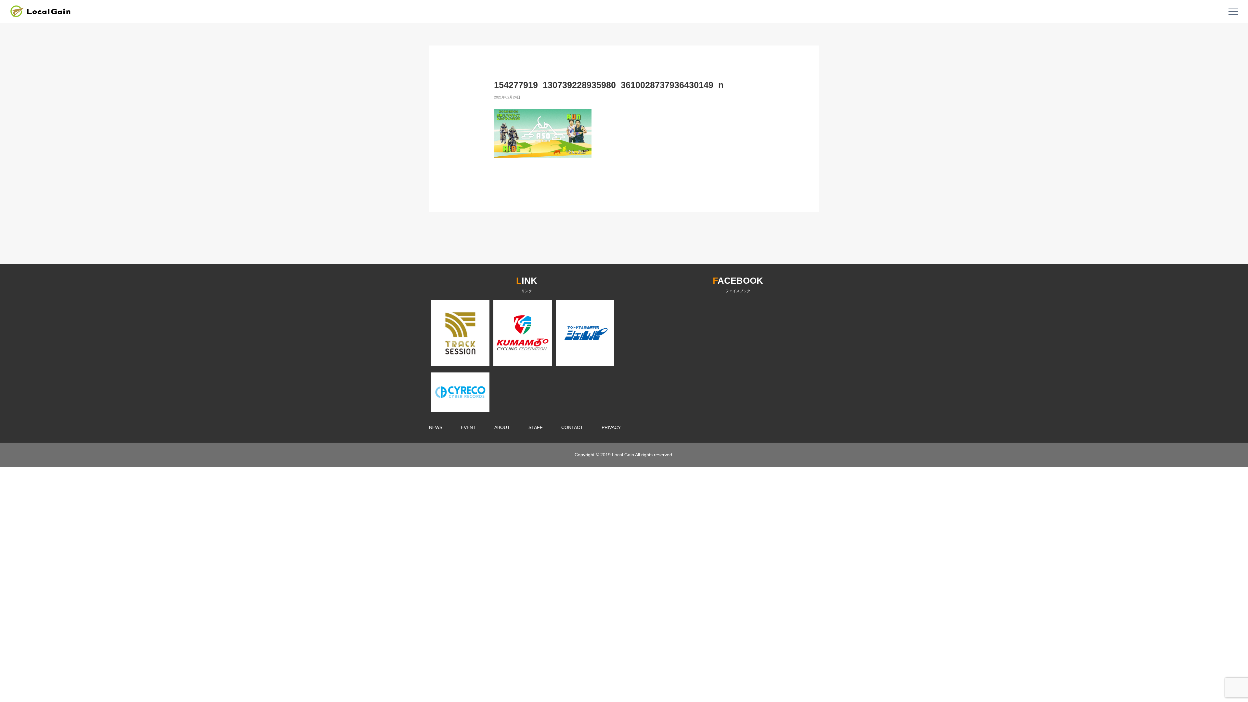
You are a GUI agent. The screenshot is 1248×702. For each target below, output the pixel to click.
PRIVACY (611, 427)
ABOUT (502, 427)
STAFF (535, 427)
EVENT (468, 427)
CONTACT (572, 427)
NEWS (435, 427)
